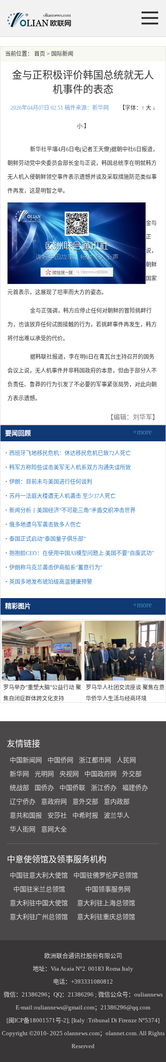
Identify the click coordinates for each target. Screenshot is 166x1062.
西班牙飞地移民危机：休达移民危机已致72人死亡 (70, 453)
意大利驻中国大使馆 (39, 903)
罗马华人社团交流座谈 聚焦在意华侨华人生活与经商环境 (125, 693)
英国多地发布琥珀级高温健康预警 (50, 582)
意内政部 (117, 801)
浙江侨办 (104, 787)
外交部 (132, 774)
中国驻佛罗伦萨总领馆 (105, 875)
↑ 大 (146, 108)
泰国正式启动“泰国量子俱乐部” (47, 539)
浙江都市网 (95, 760)
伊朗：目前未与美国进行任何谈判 (50, 482)
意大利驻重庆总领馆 (106, 917)
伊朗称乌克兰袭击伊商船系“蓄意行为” (55, 567)
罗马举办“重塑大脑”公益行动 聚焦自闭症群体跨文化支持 (42, 693)
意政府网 (54, 801)
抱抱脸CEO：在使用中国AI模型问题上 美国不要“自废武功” (81, 553)
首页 (39, 54)
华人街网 (23, 829)
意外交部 (85, 801)
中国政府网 (100, 774)
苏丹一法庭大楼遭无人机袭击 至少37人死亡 (62, 496)
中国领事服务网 (108, 889)
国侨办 (44, 787)
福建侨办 (135, 787)
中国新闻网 (26, 760)
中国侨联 (72, 787)
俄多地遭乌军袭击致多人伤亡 (45, 525)
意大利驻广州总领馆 (39, 917)
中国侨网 (60, 760)
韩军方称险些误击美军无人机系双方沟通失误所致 (70, 467)
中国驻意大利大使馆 (39, 875)
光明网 (44, 774)
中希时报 (85, 815)
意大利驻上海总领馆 (105, 903)
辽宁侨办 (23, 801)
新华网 (19, 774)
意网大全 (54, 829)
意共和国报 (26, 815)
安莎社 (57, 815)
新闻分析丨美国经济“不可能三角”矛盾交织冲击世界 (72, 510)
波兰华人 (117, 815)
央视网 (69, 774)
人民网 (126, 760)
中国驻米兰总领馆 (39, 889)
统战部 (19, 787)
